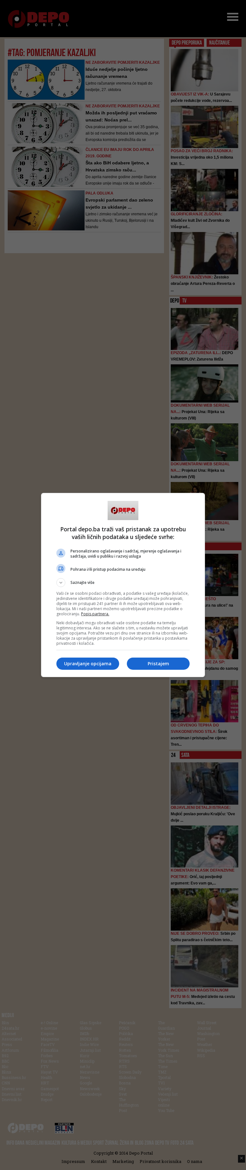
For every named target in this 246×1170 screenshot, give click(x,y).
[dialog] (123, 585)
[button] (123, 582)
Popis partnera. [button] (95, 614)
